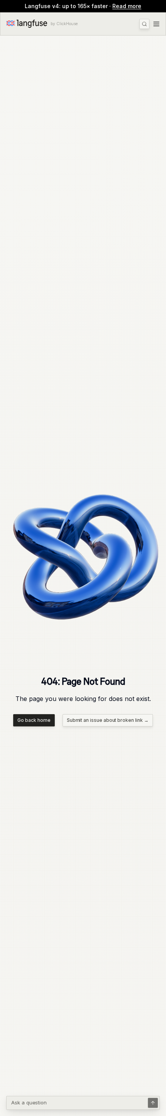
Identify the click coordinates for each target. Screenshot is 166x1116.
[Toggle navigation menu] (156, 24)
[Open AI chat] (153, 1103)
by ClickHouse (64, 24)
